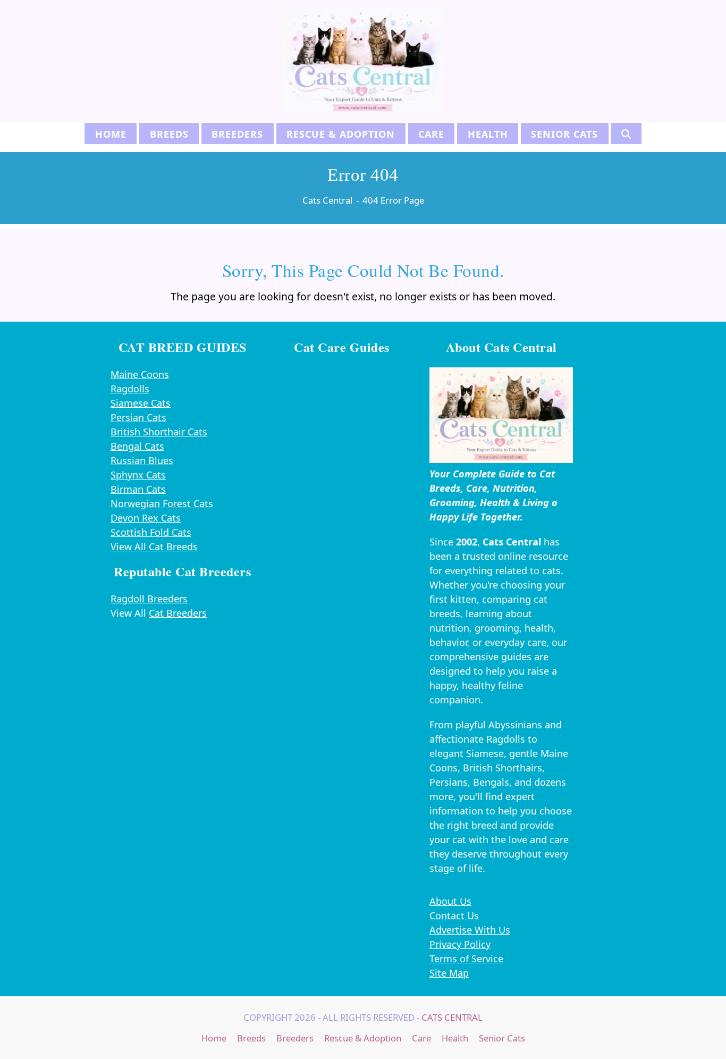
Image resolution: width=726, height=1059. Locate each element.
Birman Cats (138, 489)
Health (455, 1038)
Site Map (449, 972)
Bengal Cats (137, 446)
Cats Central (452, 1017)
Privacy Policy (460, 944)
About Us (450, 901)
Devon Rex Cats (146, 517)
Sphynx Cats (138, 474)
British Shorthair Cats (159, 431)
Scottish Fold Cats (151, 532)
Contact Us (454, 915)
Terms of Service (466, 958)
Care (421, 1038)
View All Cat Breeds (154, 546)
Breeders (295, 1038)
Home (213, 1038)
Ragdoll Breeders (149, 598)
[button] (626, 133)
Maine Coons (140, 374)
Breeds (251, 1038)
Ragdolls (130, 388)
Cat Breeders (178, 613)
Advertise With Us (469, 929)
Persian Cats (138, 417)
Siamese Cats (141, 403)
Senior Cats (502, 1038)
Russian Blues (142, 460)
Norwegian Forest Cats (162, 503)
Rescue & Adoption (362, 1038)
